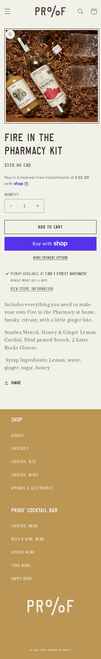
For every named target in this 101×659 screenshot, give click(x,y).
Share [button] (16, 382)
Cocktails (20, 448)
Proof (43, 649)
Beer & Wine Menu (27, 539)
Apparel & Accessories (32, 488)
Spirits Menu (23, 552)
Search (17, 435)
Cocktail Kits (23, 461)
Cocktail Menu (24, 525)
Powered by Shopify (59, 649)
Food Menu (21, 565)
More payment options (50, 257)
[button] (7, 11)
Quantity (11, 194)
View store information (31, 288)
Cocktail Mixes (24, 474)
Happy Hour (21, 578)
